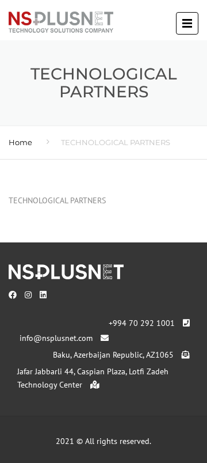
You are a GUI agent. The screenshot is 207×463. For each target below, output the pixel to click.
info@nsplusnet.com (57, 338)
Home (20, 142)
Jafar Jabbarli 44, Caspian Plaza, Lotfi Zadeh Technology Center (92, 378)
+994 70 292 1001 (143, 323)
